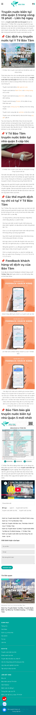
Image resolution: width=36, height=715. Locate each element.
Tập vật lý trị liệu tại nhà (8, 668)
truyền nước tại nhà (25, 510)
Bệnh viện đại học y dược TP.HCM (11, 694)
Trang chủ (4, 626)
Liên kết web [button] (6, 675)
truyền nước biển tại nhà (14, 22)
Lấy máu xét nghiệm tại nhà (9, 665)
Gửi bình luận (7, 567)
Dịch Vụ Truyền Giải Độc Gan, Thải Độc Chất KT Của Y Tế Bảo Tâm (18, 525)
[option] (18, 596)
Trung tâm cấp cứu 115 (8, 691)
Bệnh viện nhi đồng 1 (7, 688)
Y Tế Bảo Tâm (24, 40)
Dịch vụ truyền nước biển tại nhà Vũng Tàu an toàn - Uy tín (17, 535)
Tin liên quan (6, 576)
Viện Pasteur (5, 685)
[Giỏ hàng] (33, 4)
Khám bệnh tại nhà (7, 655)
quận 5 (12, 508)
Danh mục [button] (5, 622)
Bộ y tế (3, 678)
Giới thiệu (4, 629)
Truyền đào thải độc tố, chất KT (10, 658)
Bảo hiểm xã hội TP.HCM (8, 681)
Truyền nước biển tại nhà (8, 652)
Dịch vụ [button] (4, 648)
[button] (18, 700)
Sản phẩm (4, 636)
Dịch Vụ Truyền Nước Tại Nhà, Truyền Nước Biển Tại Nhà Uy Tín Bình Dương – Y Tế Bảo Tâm (18, 530)
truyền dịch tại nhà (21, 508)
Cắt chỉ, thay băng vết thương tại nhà (12, 662)
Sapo (22, 711)
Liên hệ (3, 642)
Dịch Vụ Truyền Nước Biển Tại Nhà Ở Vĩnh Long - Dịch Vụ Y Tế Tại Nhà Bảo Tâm (18, 519)
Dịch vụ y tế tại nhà (7, 632)
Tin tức (3, 639)
